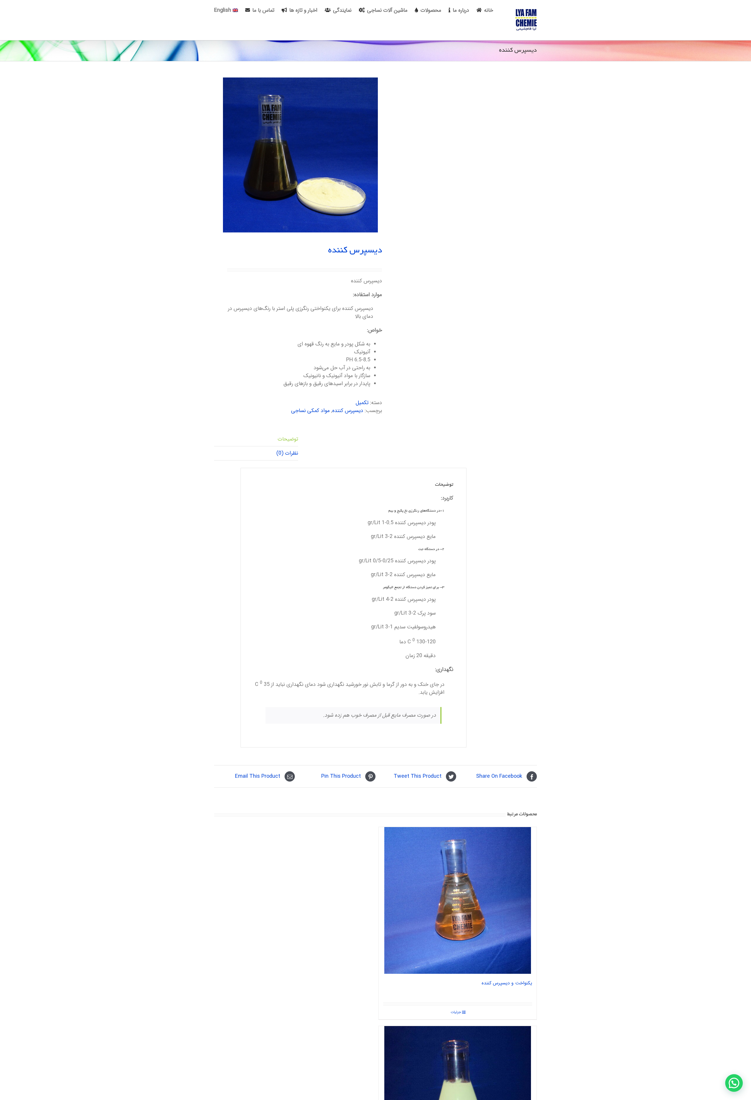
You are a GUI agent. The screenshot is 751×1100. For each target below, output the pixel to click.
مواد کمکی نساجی (310, 410)
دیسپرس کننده (347, 410)
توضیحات (288, 439)
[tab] (256, 439)
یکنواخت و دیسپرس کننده (507, 983)
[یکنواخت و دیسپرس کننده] (458, 900)
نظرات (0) (287, 453)
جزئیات (456, 1012)
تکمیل (362, 403)
